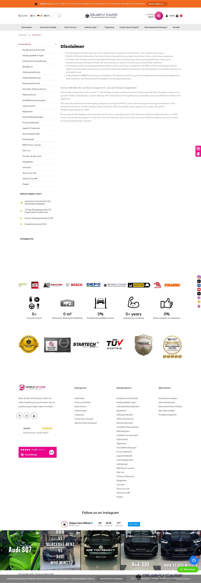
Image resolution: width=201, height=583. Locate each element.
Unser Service (70, 27)
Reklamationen (29, 94)
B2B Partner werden (32, 145)
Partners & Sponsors (32, 156)
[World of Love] (199, 306)
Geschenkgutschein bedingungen (31, 137)
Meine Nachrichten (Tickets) (170, 406)
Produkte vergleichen (168, 415)
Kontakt (176, 27)
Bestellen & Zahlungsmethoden (31, 69)
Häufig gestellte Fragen (33, 55)
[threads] (199, 293)
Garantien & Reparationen (34, 89)
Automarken (26, 27)
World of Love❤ (30, 178)
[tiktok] (199, 281)
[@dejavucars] (64, 524)
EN (48, 15)
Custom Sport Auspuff (129, 27)
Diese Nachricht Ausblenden (111, 579)
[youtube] (199, 289)
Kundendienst (24, 44)
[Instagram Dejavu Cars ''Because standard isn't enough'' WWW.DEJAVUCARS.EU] (27, 416)
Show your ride (29, 173)
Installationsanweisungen (34, 100)
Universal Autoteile (48, 27)
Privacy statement (31, 122)
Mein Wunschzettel (167, 410)
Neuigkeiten (28, 162)
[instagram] (199, 277)
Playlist (26, 184)
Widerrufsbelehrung (31, 78)
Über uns (26, 150)
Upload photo (29, 106)
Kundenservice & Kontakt (34, 50)
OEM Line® (48, 574)
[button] (187, 569)
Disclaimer (36, 35)
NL (34, 15)
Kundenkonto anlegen (168, 398)
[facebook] (199, 285)
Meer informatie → (47, 406)
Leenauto (27, 167)
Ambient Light (90, 27)
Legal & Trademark (31, 128)
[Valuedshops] (199, 297)
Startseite (22, 35)
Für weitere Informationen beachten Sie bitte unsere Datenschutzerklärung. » (161, 579)
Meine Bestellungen (167, 402)
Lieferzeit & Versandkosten (35, 61)
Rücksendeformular (31, 83)
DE (41, 15)
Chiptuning (109, 27)
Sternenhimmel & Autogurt (155, 27)
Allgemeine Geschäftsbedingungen (33, 114)
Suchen (24, 15)
